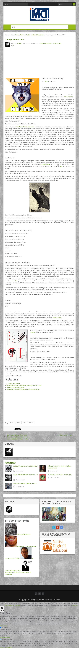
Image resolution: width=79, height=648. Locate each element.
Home (17, 35)
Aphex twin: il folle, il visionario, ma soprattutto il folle (23, 385)
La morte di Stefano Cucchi (15, 387)
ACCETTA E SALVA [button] (6, 647)
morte (18, 422)
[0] (15, 45)
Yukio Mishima (68, 97)
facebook (61, 527)
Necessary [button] (3, 626)
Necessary (5, 628)
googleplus (57, 527)
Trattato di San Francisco (25, 127)
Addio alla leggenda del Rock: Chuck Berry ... (25, 467)
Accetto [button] (74, 605)
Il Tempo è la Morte (13, 383)
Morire (47, 81)
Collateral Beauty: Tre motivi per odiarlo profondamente (59, 467)
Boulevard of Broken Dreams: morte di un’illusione (23, 389)
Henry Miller (45, 164)
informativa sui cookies (12, 605)
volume (32, 332)
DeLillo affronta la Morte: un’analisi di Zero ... (25, 475)
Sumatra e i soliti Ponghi (64, 435)
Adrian (19, 43)
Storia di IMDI (25, 35)
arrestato (15, 281)
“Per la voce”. (57, 318)
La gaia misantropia (37, 35)
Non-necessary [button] (5, 637)
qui (61, 166)
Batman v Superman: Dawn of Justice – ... (25, 483)
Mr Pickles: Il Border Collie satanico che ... (60, 475)
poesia (24, 422)
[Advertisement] (39, 63)
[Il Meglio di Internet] (39, 18)
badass (12, 422)
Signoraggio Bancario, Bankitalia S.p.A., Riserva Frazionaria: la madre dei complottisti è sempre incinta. (18, 437)
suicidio (31, 422)
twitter (53, 527)
